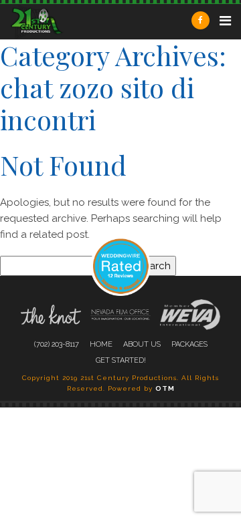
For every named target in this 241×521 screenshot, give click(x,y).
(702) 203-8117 (56, 344)
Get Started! (121, 360)
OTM (165, 388)
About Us (142, 344)
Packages (189, 344)
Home (101, 344)
